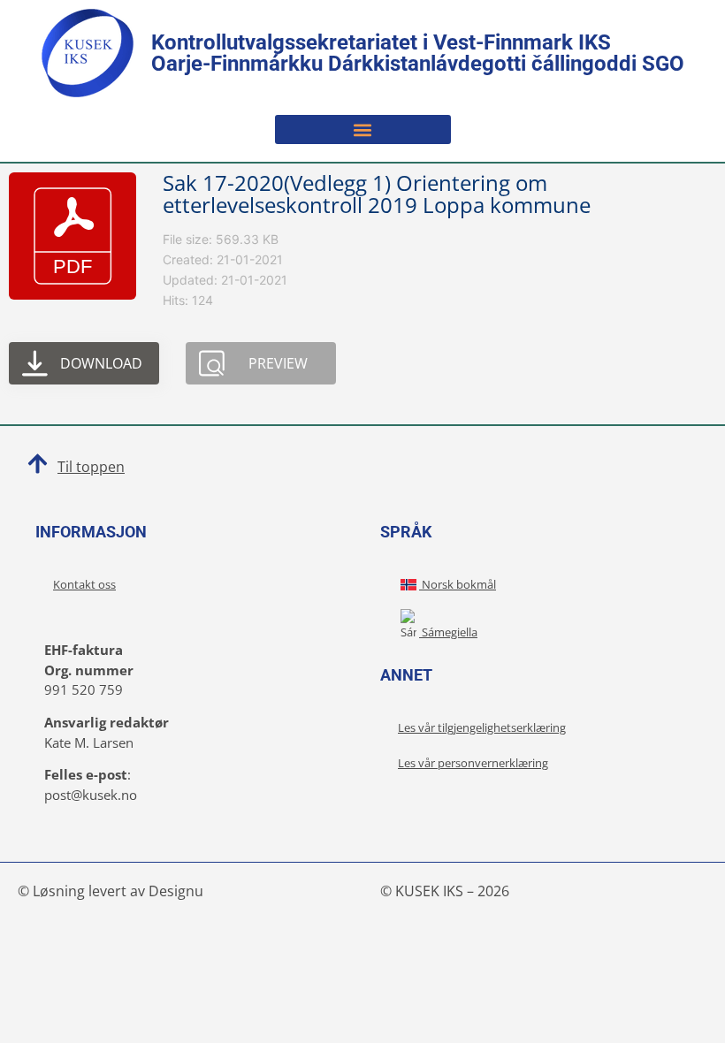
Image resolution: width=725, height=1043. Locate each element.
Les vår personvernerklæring (473, 763)
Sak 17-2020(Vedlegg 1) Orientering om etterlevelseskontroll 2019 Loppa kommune (377, 193)
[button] (363, 129)
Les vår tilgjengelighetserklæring (482, 727)
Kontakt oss (84, 584)
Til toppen (91, 466)
